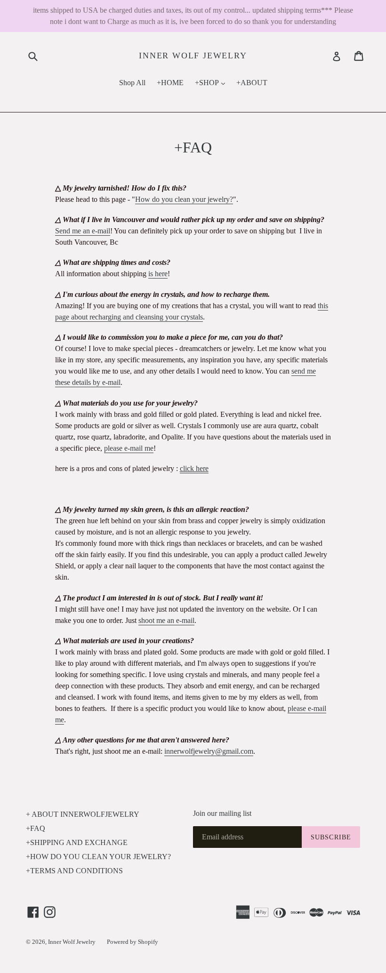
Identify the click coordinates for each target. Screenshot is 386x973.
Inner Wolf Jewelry (193, 55)
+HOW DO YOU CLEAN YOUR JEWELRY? (98, 857)
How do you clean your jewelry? (184, 199)
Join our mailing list (222, 813)
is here (158, 274)
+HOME (170, 83)
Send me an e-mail (82, 231)
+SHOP (212, 82)
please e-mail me (128, 448)
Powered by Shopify (132, 941)
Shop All (132, 83)
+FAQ (35, 828)
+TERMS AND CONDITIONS (74, 871)
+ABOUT (251, 83)
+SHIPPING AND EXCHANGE (77, 842)
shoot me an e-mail (166, 620)
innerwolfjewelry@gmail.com (208, 751)
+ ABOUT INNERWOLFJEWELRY (82, 814)
